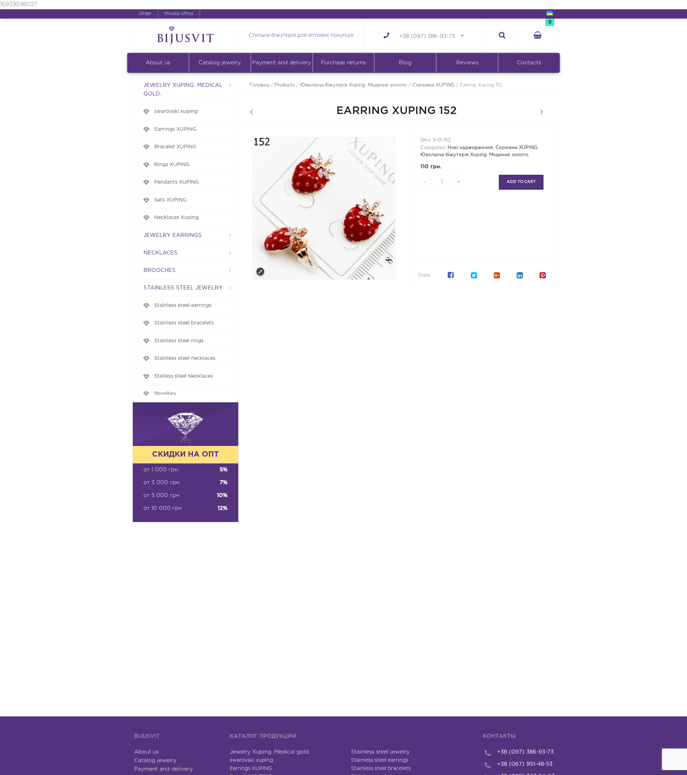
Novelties (165, 393)
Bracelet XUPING (175, 147)
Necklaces (160, 252)
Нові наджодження (470, 148)
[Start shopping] (537, 36)
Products (284, 85)
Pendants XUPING (176, 182)
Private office (179, 14)
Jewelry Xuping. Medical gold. (183, 89)
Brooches (159, 270)
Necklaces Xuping (176, 217)
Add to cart (521, 182)
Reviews (467, 62)
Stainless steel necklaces (184, 358)
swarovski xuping (176, 111)
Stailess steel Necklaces (183, 376)
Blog (405, 62)
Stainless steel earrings (182, 305)
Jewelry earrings (172, 235)
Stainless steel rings (179, 341)
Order (145, 14)
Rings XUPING (172, 165)
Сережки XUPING (433, 85)
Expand (260, 271)
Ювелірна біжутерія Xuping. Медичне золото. (353, 85)
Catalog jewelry (220, 62)
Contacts (529, 62)
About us (158, 62)
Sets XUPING (170, 200)
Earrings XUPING (175, 129)
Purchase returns (343, 62)
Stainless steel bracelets (184, 323)
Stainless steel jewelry (183, 287)
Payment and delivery (281, 62)
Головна (259, 85)
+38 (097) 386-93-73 (427, 36)
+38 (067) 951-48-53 (524, 764)
